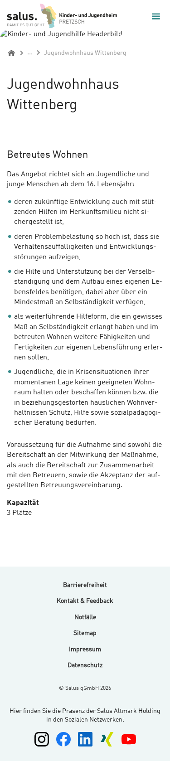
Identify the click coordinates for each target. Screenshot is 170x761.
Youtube (128, 739)
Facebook (63, 739)
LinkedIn (85, 739)
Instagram (41, 739)
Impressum (85, 649)
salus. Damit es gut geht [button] (63, 16)
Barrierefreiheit (85, 585)
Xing (107, 739)
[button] (156, 16)
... (30, 52)
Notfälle (85, 617)
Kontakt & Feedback (85, 601)
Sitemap (85, 633)
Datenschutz (85, 665)
